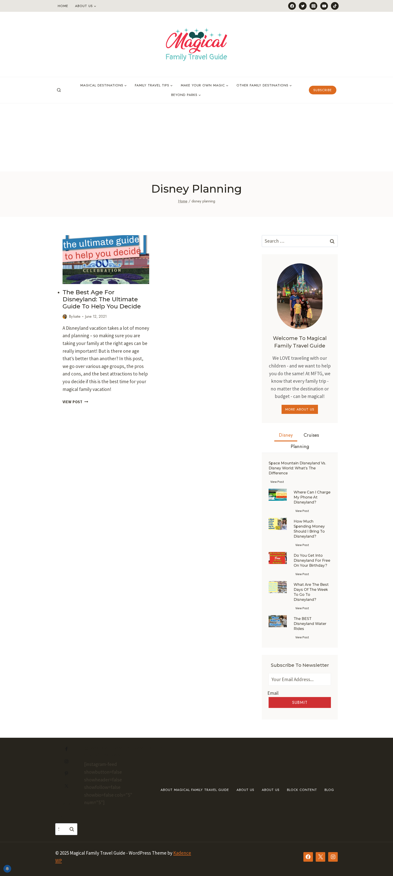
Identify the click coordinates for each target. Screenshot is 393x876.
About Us (245, 789)
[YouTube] (324, 6)
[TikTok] (335, 6)
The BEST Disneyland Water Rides (310, 624)
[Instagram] (313, 6)
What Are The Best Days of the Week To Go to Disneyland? (311, 592)
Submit (299, 702)
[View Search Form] (59, 90)
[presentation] (106, 259)
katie (77, 316)
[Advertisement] (196, 137)
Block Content (302, 789)
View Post (75, 401)
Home (63, 5)
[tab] (285, 435)
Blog (329, 789)
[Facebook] (292, 6)
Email (273, 693)
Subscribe (322, 90)
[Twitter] (303, 6)
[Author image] (65, 316)
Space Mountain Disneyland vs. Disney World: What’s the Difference (297, 468)
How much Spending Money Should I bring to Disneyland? (309, 529)
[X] (320, 857)
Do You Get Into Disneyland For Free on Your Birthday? (312, 560)
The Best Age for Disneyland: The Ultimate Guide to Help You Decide (102, 299)
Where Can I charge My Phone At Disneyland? (312, 497)
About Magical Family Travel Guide (195, 789)
